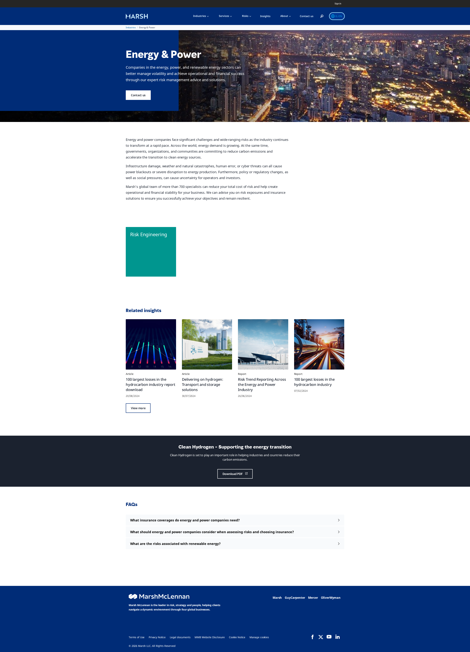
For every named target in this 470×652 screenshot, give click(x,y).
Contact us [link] (138, 95)
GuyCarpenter (295, 598)
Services (224, 16)
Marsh (277, 598)
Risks (245, 16)
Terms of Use (136, 637)
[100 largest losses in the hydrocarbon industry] (319, 344)
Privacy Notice (157, 637)
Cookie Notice (237, 637)
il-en (338, 16)
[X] (321, 636)
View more (138, 408)
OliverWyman (331, 598)
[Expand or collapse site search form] (322, 16)
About (284, 16)
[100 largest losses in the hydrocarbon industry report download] (151, 344)
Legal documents (180, 637)
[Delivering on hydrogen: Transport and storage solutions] (207, 344)
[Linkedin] (337, 636)
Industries (199, 16)
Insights (265, 16)
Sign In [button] (338, 3)
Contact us (306, 16)
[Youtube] (329, 636)
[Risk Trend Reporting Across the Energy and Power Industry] (263, 344)
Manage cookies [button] (259, 637)
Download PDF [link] (233, 474)
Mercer (313, 598)
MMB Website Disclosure (210, 637)
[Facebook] (312, 636)
